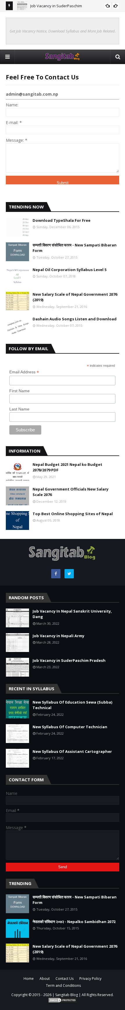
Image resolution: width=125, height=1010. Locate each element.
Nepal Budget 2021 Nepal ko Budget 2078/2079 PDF (67, 467)
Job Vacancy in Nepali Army (58, 635)
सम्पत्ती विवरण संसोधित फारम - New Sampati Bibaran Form (75, 247)
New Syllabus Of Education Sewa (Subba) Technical (72, 705)
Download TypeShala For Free (61, 220)
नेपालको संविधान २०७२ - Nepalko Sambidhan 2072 (74, 921)
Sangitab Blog (66, 994)
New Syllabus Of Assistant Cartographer (72, 751)
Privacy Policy (90, 978)
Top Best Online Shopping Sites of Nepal (73, 513)
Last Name (19, 409)
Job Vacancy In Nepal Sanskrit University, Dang (72, 614)
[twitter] (69, 573)
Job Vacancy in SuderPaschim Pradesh (69, 660)
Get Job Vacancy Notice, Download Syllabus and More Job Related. (63, 31)
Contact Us (65, 978)
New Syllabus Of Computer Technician (70, 726)
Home (29, 978)
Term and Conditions (63, 985)
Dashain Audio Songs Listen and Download (75, 318)
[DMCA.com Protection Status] (62, 1001)
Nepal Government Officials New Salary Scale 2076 (70, 491)
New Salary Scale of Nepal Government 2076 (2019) (75, 297)
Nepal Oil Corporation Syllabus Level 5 (69, 269)
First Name (19, 390)
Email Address (24, 372)
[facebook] (55, 573)
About (45, 978)
